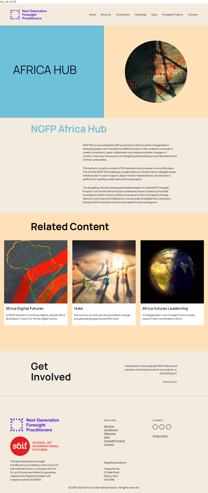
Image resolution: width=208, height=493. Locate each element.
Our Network (123, 14)
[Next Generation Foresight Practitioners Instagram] (161, 426)
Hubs (154, 14)
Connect (193, 14)
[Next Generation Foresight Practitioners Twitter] (155, 426)
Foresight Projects (172, 14)
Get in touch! (170, 381)
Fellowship (140, 14)
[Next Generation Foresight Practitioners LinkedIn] (168, 426)
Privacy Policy (160, 436)
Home (92, 14)
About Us (106, 14)
